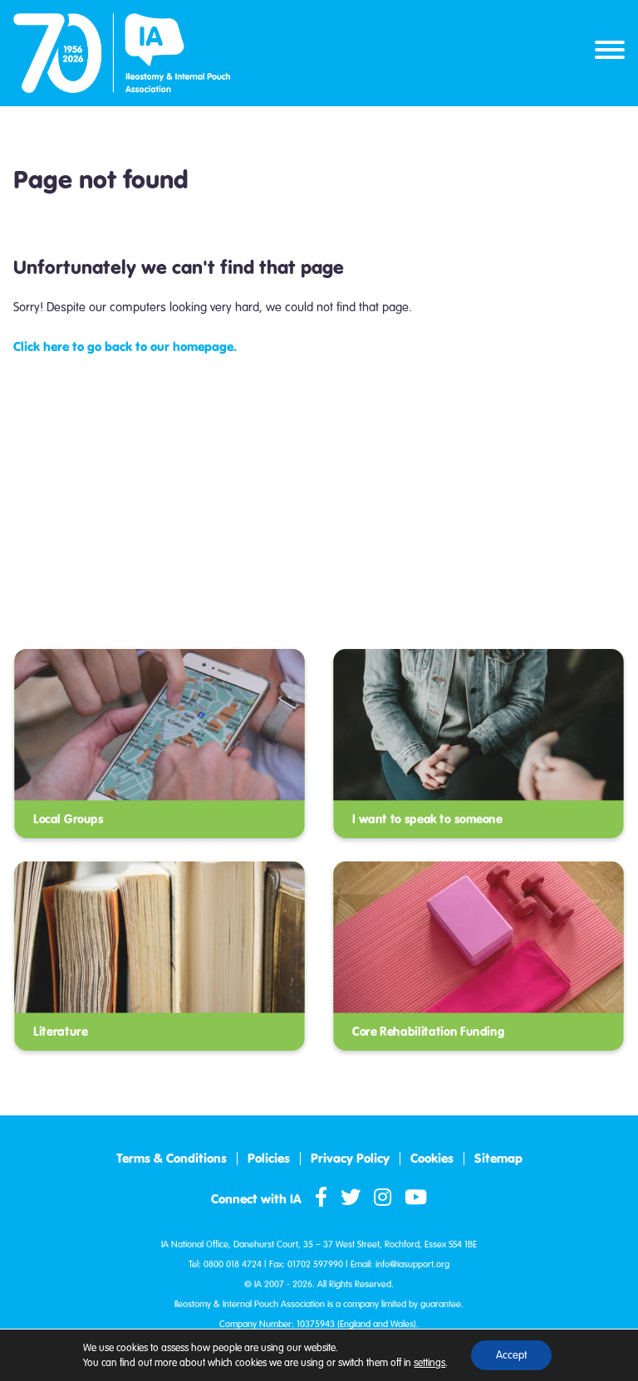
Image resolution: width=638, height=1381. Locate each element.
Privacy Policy (350, 1158)
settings (429, 1363)
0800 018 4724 (233, 1264)
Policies (269, 1158)
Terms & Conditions (171, 1158)
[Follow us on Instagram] (382, 1198)
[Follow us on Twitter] (351, 1198)
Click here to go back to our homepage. (125, 346)
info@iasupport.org (412, 1264)
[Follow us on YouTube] (416, 1198)
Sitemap (498, 1158)
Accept (511, 1355)
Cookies (432, 1158)
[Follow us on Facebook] (321, 1198)
